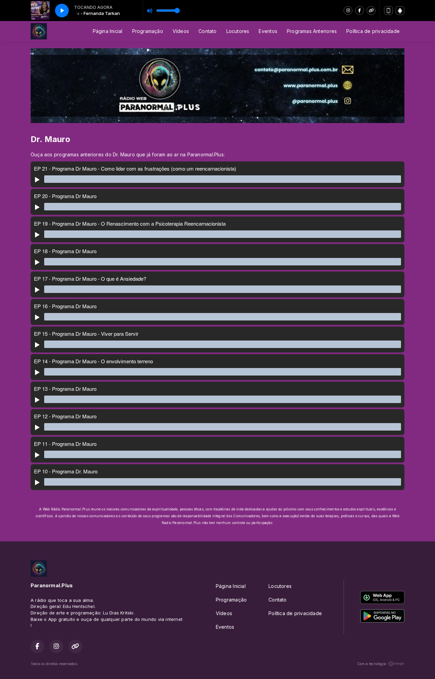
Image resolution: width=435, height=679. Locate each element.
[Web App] (388, 10)
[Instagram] (348, 10)
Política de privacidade (373, 31)
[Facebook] (359, 10)
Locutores (237, 31)
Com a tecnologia (371, 664)
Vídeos (181, 31)
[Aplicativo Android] (400, 10)
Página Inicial (108, 31)
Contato (207, 31)
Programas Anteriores (312, 31)
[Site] (371, 10)
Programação (147, 31)
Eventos (268, 31)
